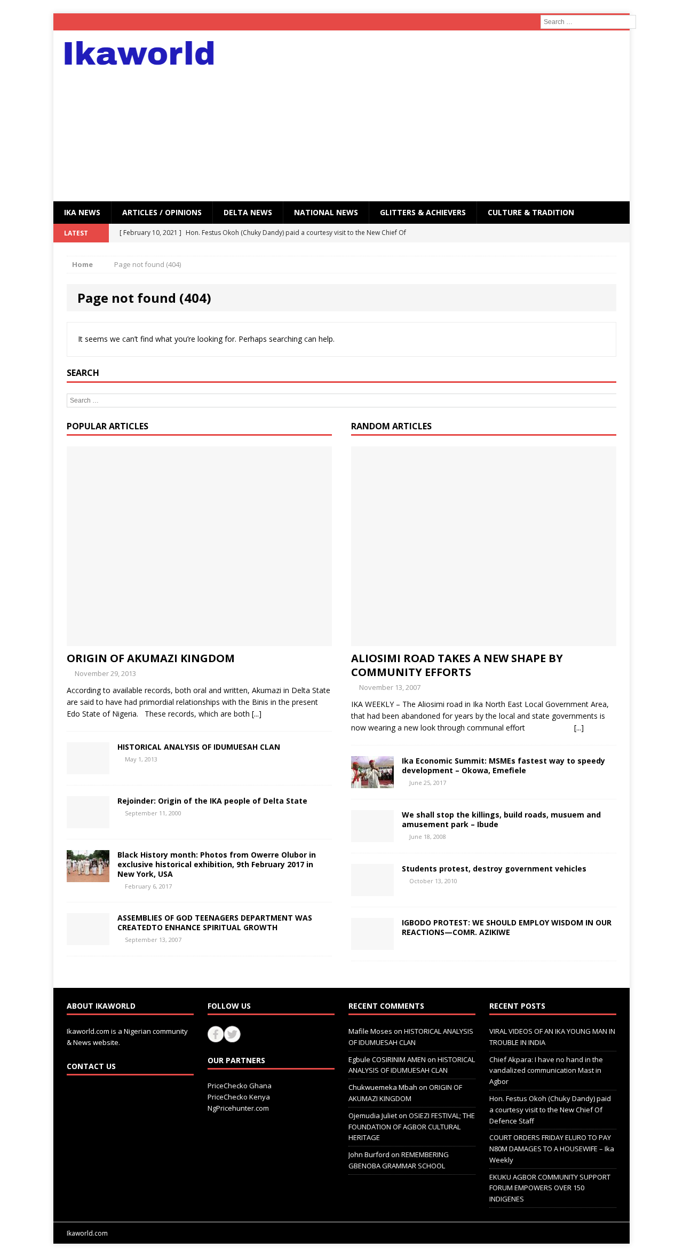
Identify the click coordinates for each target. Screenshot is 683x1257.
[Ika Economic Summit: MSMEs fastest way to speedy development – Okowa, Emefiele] (372, 781)
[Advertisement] (434, 116)
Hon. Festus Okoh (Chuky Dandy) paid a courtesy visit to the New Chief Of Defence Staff (550, 1110)
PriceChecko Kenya (239, 1097)
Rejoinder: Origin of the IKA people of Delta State (212, 801)
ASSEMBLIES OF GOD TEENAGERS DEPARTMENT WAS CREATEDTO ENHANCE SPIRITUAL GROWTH (214, 922)
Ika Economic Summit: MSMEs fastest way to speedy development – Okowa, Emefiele (503, 765)
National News (326, 212)
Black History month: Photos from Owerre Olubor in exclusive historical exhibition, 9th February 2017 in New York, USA (216, 864)
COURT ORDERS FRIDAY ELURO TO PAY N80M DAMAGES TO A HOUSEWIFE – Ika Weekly (551, 1149)
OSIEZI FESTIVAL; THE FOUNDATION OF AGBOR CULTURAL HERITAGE (411, 1127)
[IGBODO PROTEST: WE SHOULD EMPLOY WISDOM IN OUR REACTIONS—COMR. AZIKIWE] (372, 943)
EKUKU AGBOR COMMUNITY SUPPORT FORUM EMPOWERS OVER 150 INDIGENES (549, 1188)
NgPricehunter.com (238, 1108)
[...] (256, 714)
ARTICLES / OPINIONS (162, 212)
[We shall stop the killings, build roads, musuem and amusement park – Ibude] (372, 835)
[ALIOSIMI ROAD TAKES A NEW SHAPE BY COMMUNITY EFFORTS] (483, 639)
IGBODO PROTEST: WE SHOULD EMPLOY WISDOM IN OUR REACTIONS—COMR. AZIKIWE (506, 927)
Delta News (248, 212)
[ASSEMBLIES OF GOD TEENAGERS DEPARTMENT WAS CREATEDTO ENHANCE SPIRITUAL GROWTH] (88, 939)
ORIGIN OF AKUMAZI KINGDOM (151, 658)
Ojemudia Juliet (372, 1115)
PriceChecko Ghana (240, 1085)
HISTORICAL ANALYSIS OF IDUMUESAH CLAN (198, 747)
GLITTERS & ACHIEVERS (423, 212)
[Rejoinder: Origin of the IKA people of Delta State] (88, 821)
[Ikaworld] (144, 53)
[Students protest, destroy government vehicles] (372, 889)
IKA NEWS (82, 212)
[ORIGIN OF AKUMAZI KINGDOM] (199, 639)
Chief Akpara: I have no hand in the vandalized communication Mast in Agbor (546, 1071)
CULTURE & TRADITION (531, 212)
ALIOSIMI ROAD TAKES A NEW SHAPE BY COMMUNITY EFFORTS (457, 665)
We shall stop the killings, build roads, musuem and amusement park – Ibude (501, 819)
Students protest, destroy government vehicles (494, 868)
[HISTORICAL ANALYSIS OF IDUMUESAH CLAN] (88, 768)
